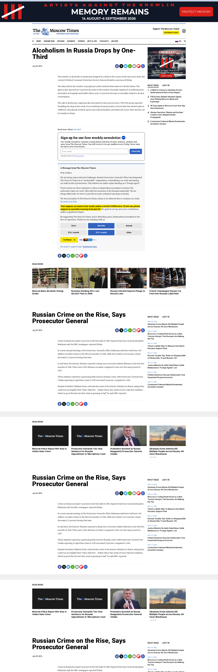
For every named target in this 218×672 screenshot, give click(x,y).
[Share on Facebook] (117, 66)
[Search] (185, 41)
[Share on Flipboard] (139, 66)
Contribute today (171, 32)
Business (71, 41)
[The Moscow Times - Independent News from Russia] (55, 31)
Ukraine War (49, 41)
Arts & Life (92, 41)
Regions (60, 41)
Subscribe (135, 151)
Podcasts (104, 41)
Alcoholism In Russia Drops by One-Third (84, 54)
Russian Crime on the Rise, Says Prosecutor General (79, 318)
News (38, 41)
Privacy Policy (80, 156)
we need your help (68, 201)
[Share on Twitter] (121, 66)
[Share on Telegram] (126, 66)
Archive (114, 41)
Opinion (81, 41)
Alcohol (77, 129)
